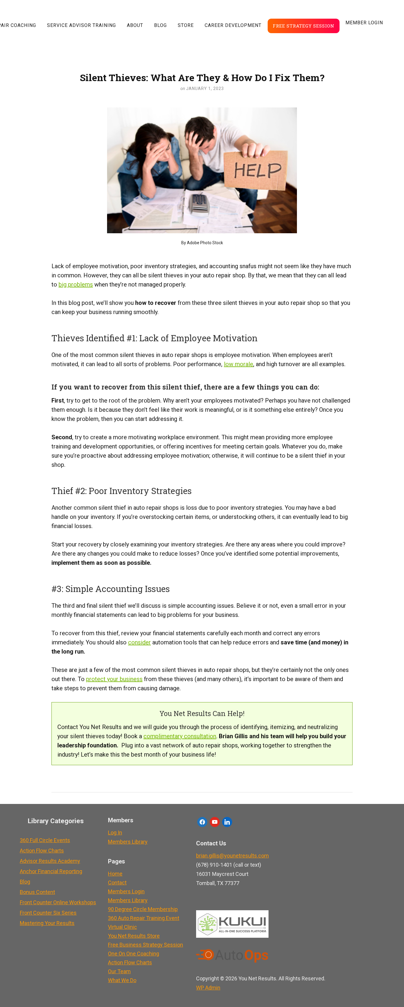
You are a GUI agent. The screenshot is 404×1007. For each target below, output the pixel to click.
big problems (76, 284)
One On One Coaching (133, 953)
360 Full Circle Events (45, 840)
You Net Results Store (134, 936)
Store (186, 25)
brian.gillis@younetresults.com (232, 855)
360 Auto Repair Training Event (143, 918)
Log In (115, 832)
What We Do (122, 980)
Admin (208, 988)
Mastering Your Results (47, 923)
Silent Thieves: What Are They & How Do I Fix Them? (202, 77)
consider (139, 642)
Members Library (128, 842)
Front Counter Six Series (48, 913)
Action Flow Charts (42, 850)
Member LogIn (364, 22)
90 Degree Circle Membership (143, 909)
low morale (238, 364)
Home (115, 874)
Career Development (233, 25)
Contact (117, 882)
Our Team (119, 971)
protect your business (114, 679)
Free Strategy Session (303, 26)
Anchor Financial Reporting (51, 871)
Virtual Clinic (122, 927)
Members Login (126, 891)
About (135, 25)
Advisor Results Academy (50, 861)
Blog (160, 25)
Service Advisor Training (81, 25)
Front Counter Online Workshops (58, 902)
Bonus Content (37, 892)
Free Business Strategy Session (145, 945)
